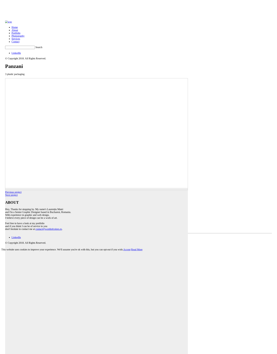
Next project (11, 195)
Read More (137, 249)
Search (38, 47)
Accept (126, 249)
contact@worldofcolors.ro (48, 229)
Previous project (13, 192)
